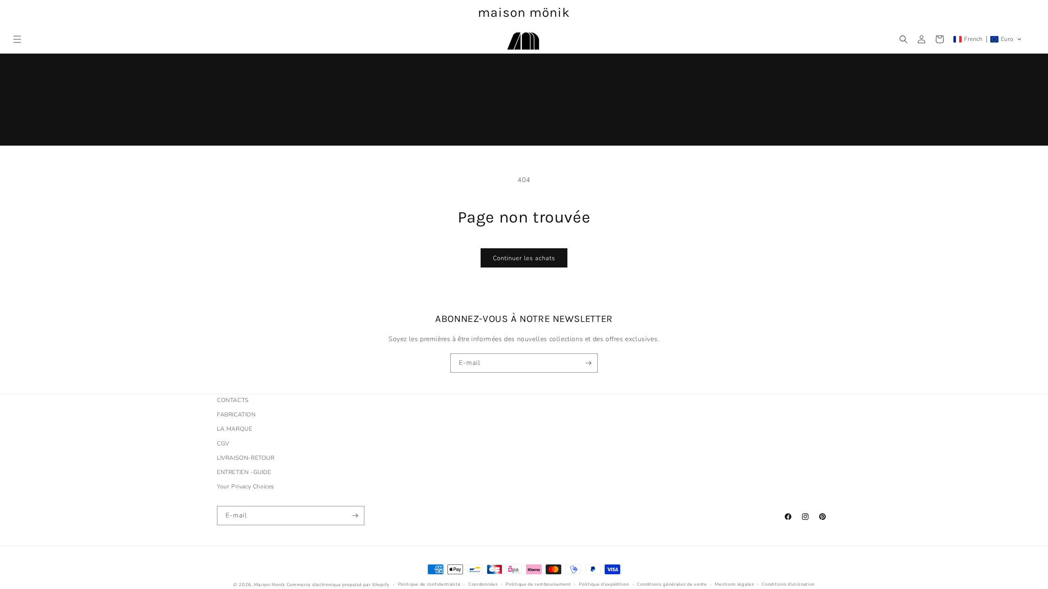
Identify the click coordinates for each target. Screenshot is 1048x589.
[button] (17, 39)
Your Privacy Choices (245, 486)
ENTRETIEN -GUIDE (244, 472)
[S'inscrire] (588, 363)
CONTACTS (233, 400)
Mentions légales (734, 584)
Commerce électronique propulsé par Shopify (338, 585)
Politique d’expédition (604, 584)
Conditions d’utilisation (788, 584)
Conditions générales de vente (672, 584)
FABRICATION (236, 414)
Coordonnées (483, 584)
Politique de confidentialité (429, 584)
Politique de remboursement (538, 584)
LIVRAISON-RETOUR (246, 458)
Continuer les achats (524, 258)
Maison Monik (269, 585)
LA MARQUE (234, 429)
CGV (223, 443)
